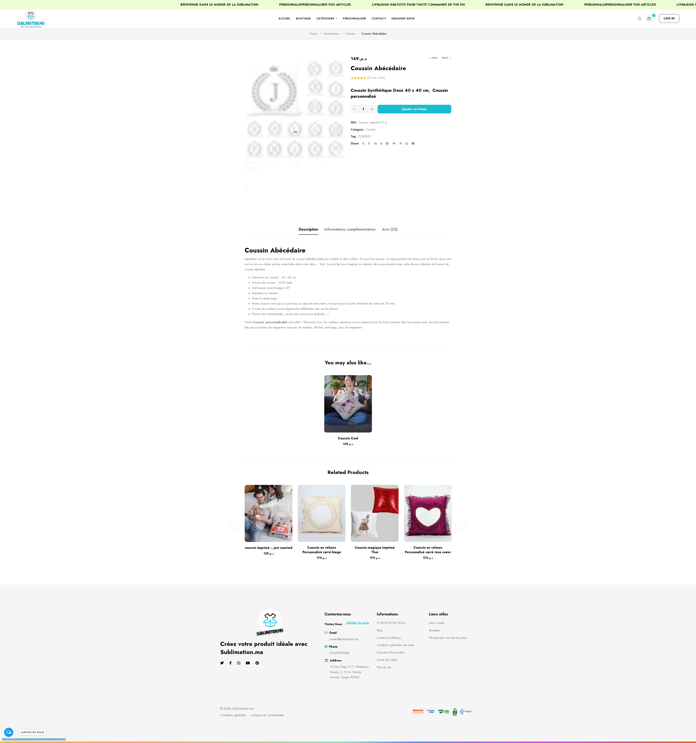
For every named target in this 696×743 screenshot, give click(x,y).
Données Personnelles (391, 652)
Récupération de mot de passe (448, 638)
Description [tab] (308, 229)
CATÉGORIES (325, 18)
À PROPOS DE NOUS (391, 623)
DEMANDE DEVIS (403, 18)
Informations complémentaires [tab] (350, 229)
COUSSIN (364, 136)
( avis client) (376, 78)
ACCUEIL (284, 18)
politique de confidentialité (267, 715)
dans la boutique (411, 322)
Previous (235, 525)
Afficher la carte (357, 623)
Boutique (434, 630)
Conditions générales (233, 715)
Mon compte (436, 623)
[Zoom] (339, 152)
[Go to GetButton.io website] (8, 739)
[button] (669, 18)
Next (445, 58)
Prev (435, 58)
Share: (355, 143)
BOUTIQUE (303, 18)
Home (313, 34)
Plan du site (384, 667)
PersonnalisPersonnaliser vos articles (612, 5)
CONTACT (379, 18)
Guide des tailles (387, 660)
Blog (379, 630)
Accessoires (331, 34)
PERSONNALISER (354, 18)
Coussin (350, 34)
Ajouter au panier (414, 109)
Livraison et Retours (389, 638)
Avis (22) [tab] (389, 229)
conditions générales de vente (395, 645)
